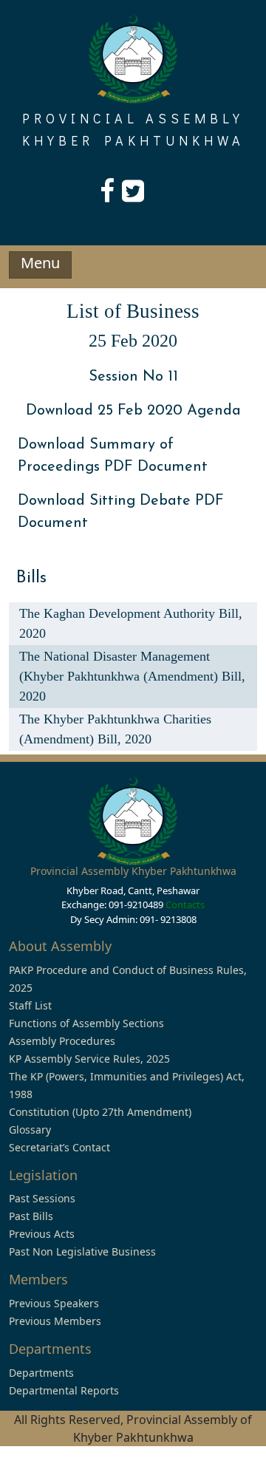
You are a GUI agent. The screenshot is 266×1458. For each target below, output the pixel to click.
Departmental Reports (64, 1390)
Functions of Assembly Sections (86, 1023)
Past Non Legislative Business (82, 1251)
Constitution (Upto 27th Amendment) (100, 1112)
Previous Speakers (54, 1303)
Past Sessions (42, 1198)
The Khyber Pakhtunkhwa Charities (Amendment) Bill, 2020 (115, 729)
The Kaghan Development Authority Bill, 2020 (130, 623)
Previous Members (55, 1321)
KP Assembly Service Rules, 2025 (89, 1059)
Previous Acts (42, 1234)
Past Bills (31, 1216)
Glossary (30, 1130)
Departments (41, 1373)
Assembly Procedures (62, 1041)
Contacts (185, 904)
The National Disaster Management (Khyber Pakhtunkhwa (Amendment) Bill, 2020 (132, 676)
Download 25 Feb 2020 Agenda (133, 410)
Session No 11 (133, 376)
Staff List (30, 1005)
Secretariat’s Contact (59, 1147)
